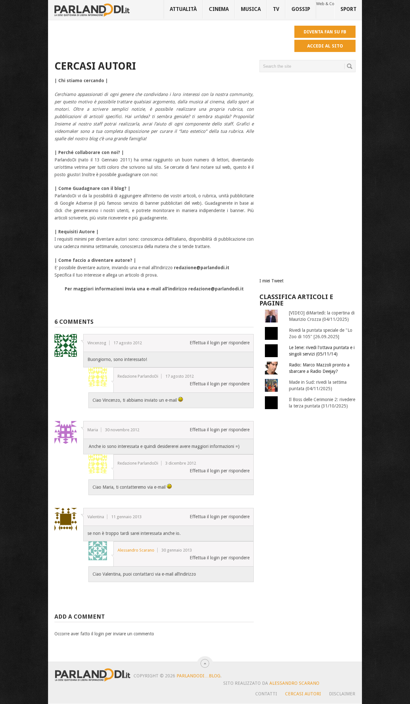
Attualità (183, 9)
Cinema (219, 9)
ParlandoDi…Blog (198, 675)
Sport (348, 9)
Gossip (300, 9)
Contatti (266, 693)
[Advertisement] (171, 40)
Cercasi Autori (303, 693)
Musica (251, 9)
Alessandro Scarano (136, 550)
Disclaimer (342, 693)
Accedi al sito (325, 45)
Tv (276, 9)
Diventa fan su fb (325, 31)
